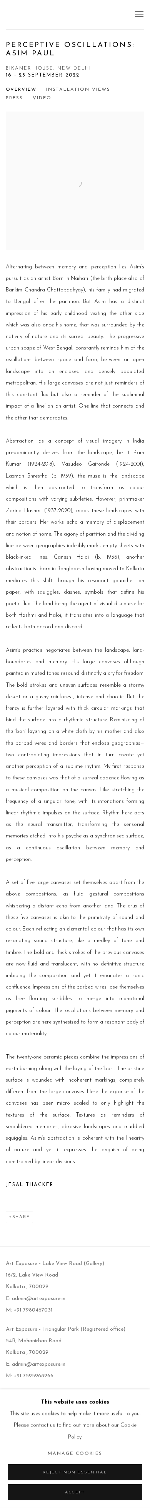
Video (42, 98)
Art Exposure (40, 15)
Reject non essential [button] (75, 1472)
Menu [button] (138, 14)
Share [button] (21, 1217)
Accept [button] (75, 1492)
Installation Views (78, 89)
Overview (21, 89)
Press (14, 98)
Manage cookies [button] (75, 1453)
